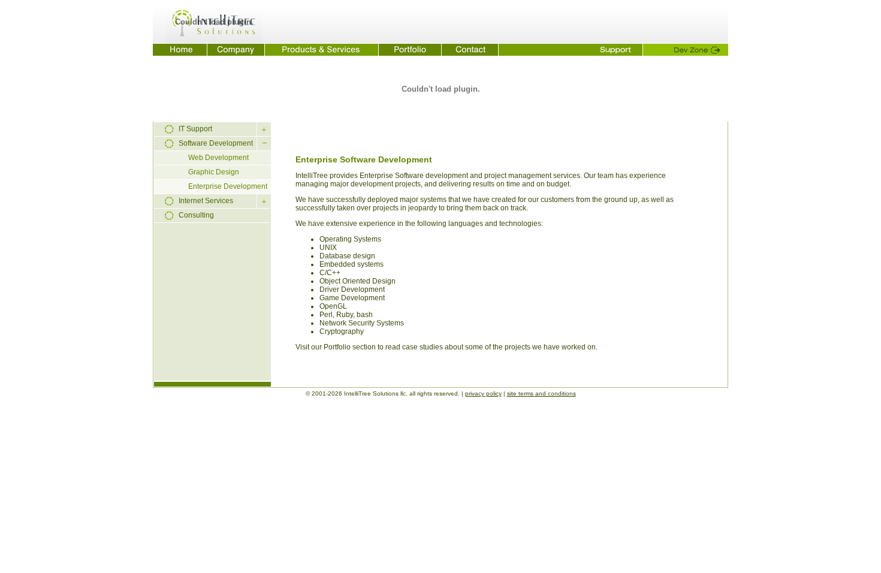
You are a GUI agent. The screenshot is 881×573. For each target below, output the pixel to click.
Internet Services (206, 201)
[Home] (180, 50)
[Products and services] (322, 50)
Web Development (218, 157)
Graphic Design (213, 172)
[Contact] (470, 50)
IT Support (195, 129)
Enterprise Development (227, 186)
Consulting (196, 215)
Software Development (216, 143)
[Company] (236, 50)
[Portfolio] (410, 50)
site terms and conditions (541, 393)
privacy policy (483, 393)
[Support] (571, 50)
